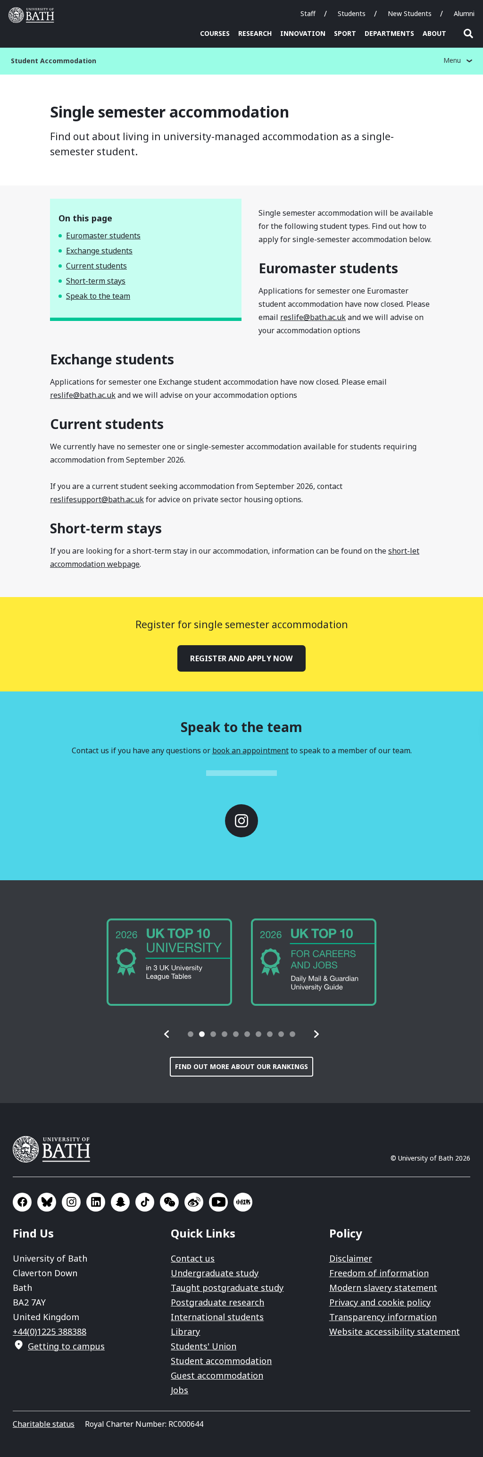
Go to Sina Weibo (193, 1202)
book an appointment (250, 750)
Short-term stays (95, 281)
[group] (169, 962)
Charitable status (44, 1424)
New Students (410, 13)
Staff (308, 13)
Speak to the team (98, 296)
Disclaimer (350, 1258)
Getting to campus (66, 1346)
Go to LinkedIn (95, 1202)
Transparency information (383, 1316)
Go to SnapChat (120, 1202)
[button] (167, 1034)
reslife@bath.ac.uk (313, 317)
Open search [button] (468, 33)
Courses (215, 33)
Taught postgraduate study (227, 1287)
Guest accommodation (217, 1375)
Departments (389, 33)
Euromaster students (103, 235)
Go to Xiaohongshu (242, 1202)
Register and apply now (241, 658)
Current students (96, 266)
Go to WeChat (169, 1202)
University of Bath (33, 15)
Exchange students (99, 250)
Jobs (179, 1390)
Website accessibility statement (394, 1331)
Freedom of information (379, 1273)
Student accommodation (221, 1360)
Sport (345, 33)
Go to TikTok (144, 1202)
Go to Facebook (22, 1202)
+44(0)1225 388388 (49, 1331)
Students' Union (203, 1346)
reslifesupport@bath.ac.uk (97, 499)
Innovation (302, 33)
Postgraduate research (217, 1302)
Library (185, 1331)
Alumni (464, 13)
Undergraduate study (214, 1273)
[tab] (190, 1034)
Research (255, 33)
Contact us (193, 1258)
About (434, 33)
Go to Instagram (241, 820)
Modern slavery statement (383, 1287)
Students (352, 13)
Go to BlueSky (46, 1202)
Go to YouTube (218, 1202)
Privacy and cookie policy (380, 1302)
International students (217, 1316)
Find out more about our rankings (241, 1066)
